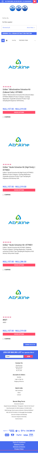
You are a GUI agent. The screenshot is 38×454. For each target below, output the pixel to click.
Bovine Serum (19, 418)
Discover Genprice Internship (19, 416)
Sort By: (14, 40)
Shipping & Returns (19, 381)
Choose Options (19, 112)
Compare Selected (30, 344)
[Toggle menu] (2, 2)
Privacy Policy (19, 449)
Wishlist (19, 377)
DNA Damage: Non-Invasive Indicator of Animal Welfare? (19, 410)
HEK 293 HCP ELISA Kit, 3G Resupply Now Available (19, 412)
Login (22, 4)
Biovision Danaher (19, 404)
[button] (19, 27)
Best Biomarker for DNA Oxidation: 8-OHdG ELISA (19, 408)
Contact (19, 394)
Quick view (19, 81)
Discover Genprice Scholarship (19, 414)
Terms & (19, 442)
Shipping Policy (19, 444)
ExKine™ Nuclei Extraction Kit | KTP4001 (18, 245)
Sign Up (28, 4)
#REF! (5, 320)
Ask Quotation (19, 390)
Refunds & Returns (19, 447)
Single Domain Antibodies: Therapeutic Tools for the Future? (19, 406)
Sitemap (18, 451)
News (19, 392)
